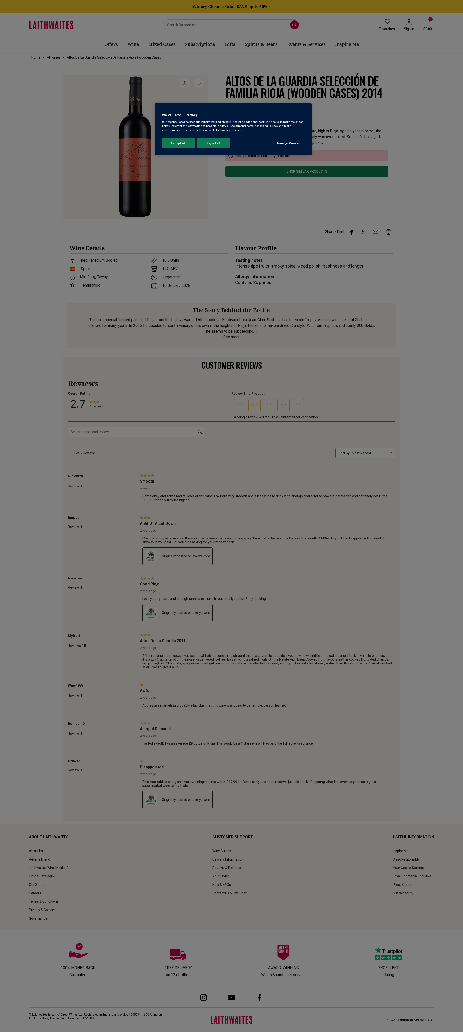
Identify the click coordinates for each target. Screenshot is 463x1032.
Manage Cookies (289, 143)
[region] (233, 129)
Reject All (214, 143)
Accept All (178, 143)
